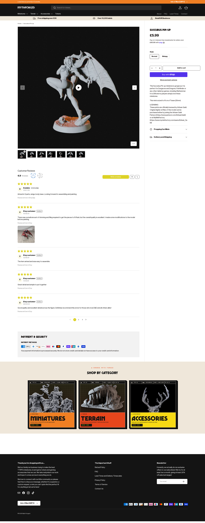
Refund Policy (100, 467)
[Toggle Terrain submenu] (37, 14)
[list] (78, 88)
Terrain (33, 14)
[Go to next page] (86, 319)
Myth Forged (26, 513)
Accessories (45, 14)
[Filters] (132, 177)
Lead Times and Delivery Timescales (108, 476)
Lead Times (174, 14)
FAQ (165, 14)
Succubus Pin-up (28, 23)
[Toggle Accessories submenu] (52, 14)
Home (19, 23)
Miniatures (21, 14)
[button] (186, 7)
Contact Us (99, 489)
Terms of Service (101, 484)
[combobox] (106, 7)
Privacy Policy (100, 480)
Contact (184, 14)
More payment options (168, 80)
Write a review (116, 177)
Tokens (58, 14)
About (159, 14)
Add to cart (181, 68)
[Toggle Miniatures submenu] (27, 14)
